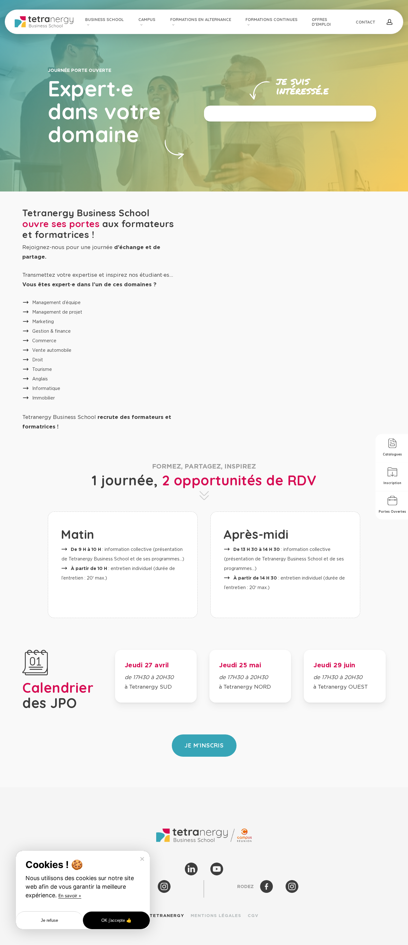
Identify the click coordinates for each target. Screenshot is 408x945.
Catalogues (392, 454)
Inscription (392, 483)
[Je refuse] (142, 859)
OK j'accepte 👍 (116, 920)
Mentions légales (216, 915)
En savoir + (69, 895)
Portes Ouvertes (392, 511)
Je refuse (49, 920)
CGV (253, 915)
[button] (204, 745)
